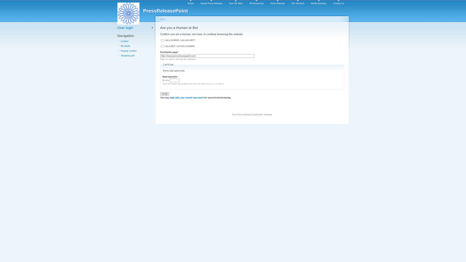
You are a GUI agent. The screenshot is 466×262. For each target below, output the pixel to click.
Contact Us (338, 3)
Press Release (277, 3)
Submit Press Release (211, 3)
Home (191, 3)
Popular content (128, 51)
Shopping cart (128, 55)
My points (125, 46)
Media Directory (319, 3)
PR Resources (256, 3)
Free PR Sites (236, 3)
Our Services (298, 3)
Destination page (169, 52)
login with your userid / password (187, 97)
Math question (171, 77)
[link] (135, 27)
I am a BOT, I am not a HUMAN (179, 46)
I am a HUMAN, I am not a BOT (180, 40)
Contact (124, 41)
